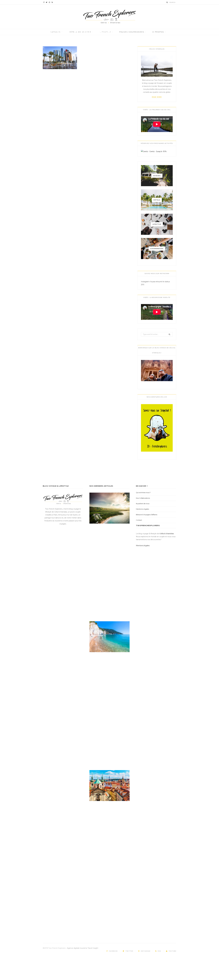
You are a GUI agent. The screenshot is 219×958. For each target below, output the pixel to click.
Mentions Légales (142, 509)
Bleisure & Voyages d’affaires (146, 514)
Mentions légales (143, 546)
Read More (157, 97)
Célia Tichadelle (56, 36)
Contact (139, 520)
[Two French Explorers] (109, 16)
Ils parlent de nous (142, 503)
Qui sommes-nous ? (143, 492)
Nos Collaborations (143, 498)
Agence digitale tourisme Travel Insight (82, 948)
